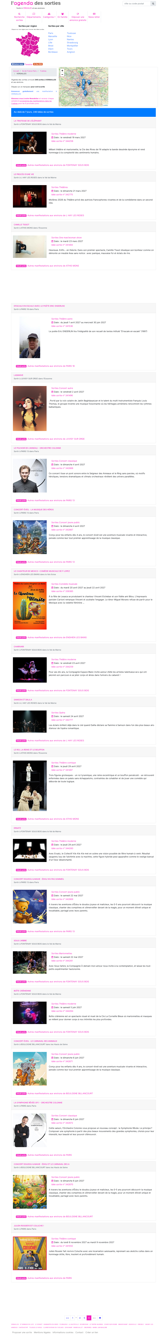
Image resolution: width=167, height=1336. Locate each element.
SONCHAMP (68, 1327)
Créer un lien (91, 1332)
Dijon (50, 48)
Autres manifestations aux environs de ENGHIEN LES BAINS (57, 637)
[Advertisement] (120, 43)
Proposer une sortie (22, 1332)
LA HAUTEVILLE (74, 1324)
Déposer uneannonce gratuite (78, 18)
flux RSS (38, 64)
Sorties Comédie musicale (64, 584)
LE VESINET (38, 1324)
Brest (50, 45)
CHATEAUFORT (23, 1327)
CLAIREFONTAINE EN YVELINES (53, 1327)
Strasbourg (72, 42)
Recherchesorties (19, 18)
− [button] (62, 74)
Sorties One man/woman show (66, 237)
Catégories (48, 17)
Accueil (16, 71)
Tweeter (29, 64)
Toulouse (71, 33)
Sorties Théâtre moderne (63, 133)
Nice (69, 36)
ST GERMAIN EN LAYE (27, 1324)
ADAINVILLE (132, 1324)
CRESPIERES (87, 1327)
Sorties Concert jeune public (65, 522)
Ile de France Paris (29, 71)
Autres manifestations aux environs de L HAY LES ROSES (56, 215)
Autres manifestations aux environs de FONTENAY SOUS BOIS (58, 165)
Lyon (50, 39)
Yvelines (43, 71)
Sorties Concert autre (62, 388)
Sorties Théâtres (59, 187)
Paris (50, 33)
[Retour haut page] (100, 1317)
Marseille (52, 36)
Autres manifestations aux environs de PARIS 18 (51, 366)
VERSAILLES (15, 1324)
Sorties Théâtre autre (61, 318)
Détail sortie (21, 165)
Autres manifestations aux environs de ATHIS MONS (53, 265)
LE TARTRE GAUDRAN (96, 1324)
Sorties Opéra (58, 712)
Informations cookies (63, 1332)
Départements (34, 17)
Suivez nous (18, 64)
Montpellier (72, 45)
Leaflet (105, 105)
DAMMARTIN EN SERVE (51, 1324)
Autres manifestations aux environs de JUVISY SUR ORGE (56, 439)
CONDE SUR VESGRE (110, 1324)
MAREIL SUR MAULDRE (100, 1327)
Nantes (70, 39)
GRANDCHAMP (122, 1324)
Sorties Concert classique (64, 461)
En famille (62, 17)
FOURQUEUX (63, 1324)
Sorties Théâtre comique (63, 762)
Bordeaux (53, 52)
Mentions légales (42, 1332)
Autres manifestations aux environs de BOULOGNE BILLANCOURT (60, 1093)
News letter (94, 17)
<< (67, 1318)
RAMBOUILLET (78, 1327)
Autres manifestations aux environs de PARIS (50, 1155)
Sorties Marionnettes (61, 953)
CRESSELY (141, 1324)
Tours (69, 48)
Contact (79, 1332)
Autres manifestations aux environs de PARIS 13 (51, 500)
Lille (50, 42)
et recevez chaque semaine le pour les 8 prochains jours (32, 101)
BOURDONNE (84, 1324)
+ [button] (62, 70)
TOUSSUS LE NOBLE (35, 1327)
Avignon (71, 52)
